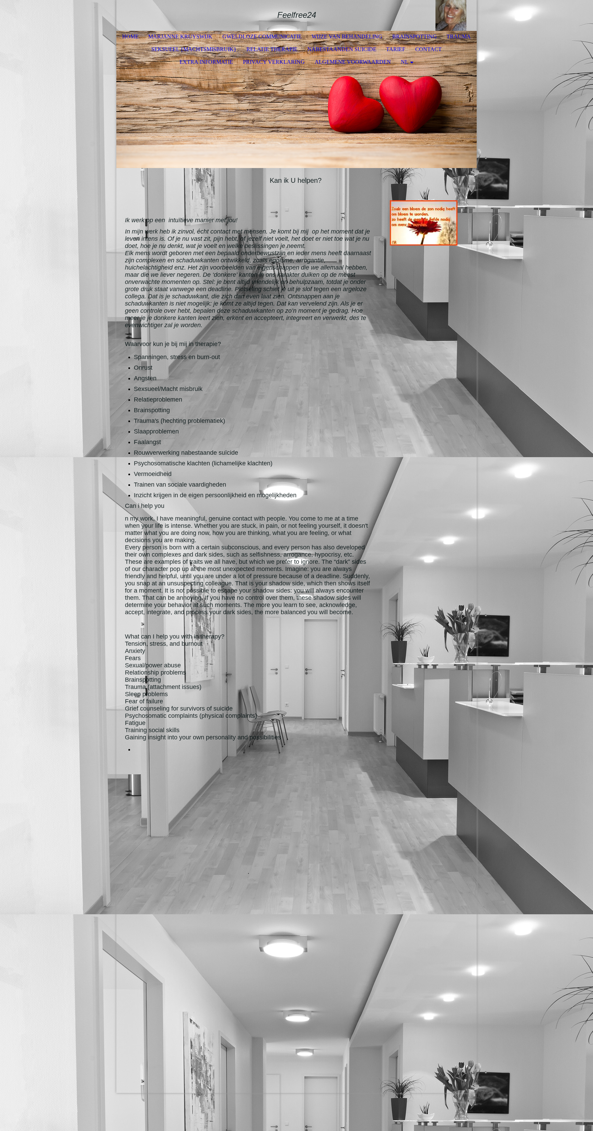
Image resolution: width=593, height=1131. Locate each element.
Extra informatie (206, 62)
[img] (451, 15)
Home (130, 36)
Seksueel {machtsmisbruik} (193, 49)
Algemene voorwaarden (353, 62)
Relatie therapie (272, 49)
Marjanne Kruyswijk (180, 36)
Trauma (458, 36)
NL (404, 62)
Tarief (395, 49)
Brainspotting (414, 36)
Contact (428, 49)
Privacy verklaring (274, 62)
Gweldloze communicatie (262, 36)
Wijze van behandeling (347, 36)
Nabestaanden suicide (341, 49)
